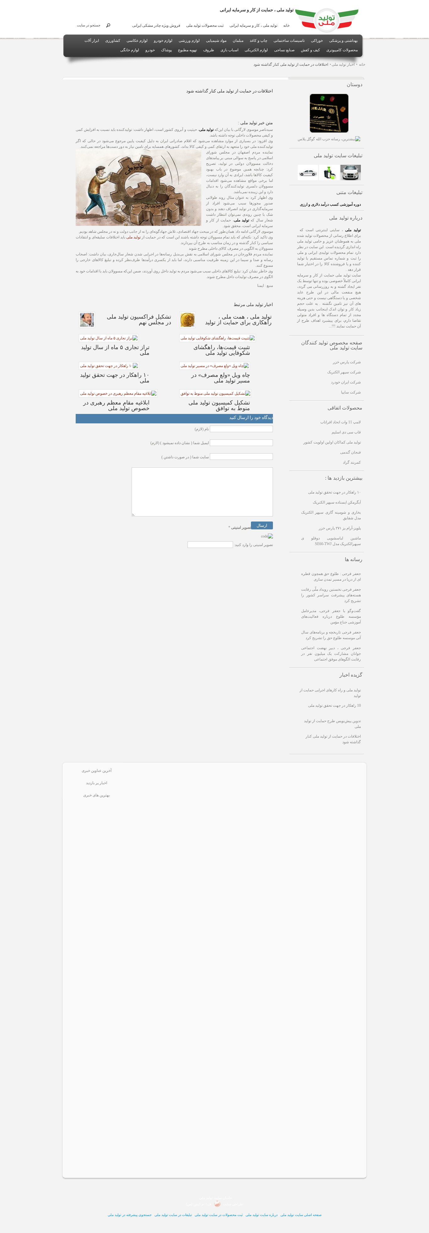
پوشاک (166, 50)
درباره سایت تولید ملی (262, 1215)
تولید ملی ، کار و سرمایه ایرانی (253, 25)
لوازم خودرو (163, 40)
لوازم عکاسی (137, 40)
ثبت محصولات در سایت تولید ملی (219, 1215)
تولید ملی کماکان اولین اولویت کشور (332, 442)
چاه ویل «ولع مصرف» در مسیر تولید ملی (259, 1121)
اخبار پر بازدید (96, 783)
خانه (286, 25)
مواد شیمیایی (216, 40)
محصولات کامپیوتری (342, 50)
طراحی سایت (232, 1204)
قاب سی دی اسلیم (346, 432)
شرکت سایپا (351, 392)
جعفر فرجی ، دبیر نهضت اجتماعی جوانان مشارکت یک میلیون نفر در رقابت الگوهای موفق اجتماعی (331, 653)
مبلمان (238, 40)
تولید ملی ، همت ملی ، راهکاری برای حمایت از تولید (260, 863)
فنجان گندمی (350, 452)
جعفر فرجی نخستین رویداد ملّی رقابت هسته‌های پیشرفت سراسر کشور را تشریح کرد (331, 595)
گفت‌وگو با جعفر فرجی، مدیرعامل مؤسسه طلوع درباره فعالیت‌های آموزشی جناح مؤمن (331, 616)
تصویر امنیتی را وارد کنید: (253, 545)
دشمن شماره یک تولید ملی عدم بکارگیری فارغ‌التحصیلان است (259, 940)
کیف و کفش (310, 50)
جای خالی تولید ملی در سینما (259, 914)
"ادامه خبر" (299, 803)
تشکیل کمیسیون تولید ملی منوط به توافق (259, 992)
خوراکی (317, 40)
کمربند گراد (352, 462)
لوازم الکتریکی (256, 50)
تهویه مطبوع (187, 50)
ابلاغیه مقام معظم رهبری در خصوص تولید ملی (259, 786)
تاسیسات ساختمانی (289, 40)
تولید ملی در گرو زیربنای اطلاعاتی (259, 811)
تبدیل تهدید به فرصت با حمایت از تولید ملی (260, 837)
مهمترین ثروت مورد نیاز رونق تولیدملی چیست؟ (259, 966)
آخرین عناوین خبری (96, 770)
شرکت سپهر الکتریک (344, 372)
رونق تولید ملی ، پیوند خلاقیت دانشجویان (259, 1043)
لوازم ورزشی (189, 40)
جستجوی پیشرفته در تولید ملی (130, 1215)
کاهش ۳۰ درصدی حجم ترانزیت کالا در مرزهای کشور (259, 1147)
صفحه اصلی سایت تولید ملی (301, 1215)
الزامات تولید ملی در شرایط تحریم (259, 1095)
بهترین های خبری (96, 795)
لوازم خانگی (129, 50)
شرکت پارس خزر (347, 362)
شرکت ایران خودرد (346, 382)
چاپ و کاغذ (258, 40)
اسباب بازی (229, 50)
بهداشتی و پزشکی (343, 40)
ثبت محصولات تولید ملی (205, 25)
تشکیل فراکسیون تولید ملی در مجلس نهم (259, 1018)
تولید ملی (133, 237)
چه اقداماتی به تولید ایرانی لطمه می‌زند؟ (259, 1069)
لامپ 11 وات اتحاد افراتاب (340, 422)
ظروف (208, 50)
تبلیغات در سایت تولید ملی (173, 1215)
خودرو (150, 50)
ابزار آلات (91, 40)
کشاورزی (112, 40)
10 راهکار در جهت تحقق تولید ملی (334, 705)
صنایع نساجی (284, 50)
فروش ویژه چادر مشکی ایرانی (156, 25)
